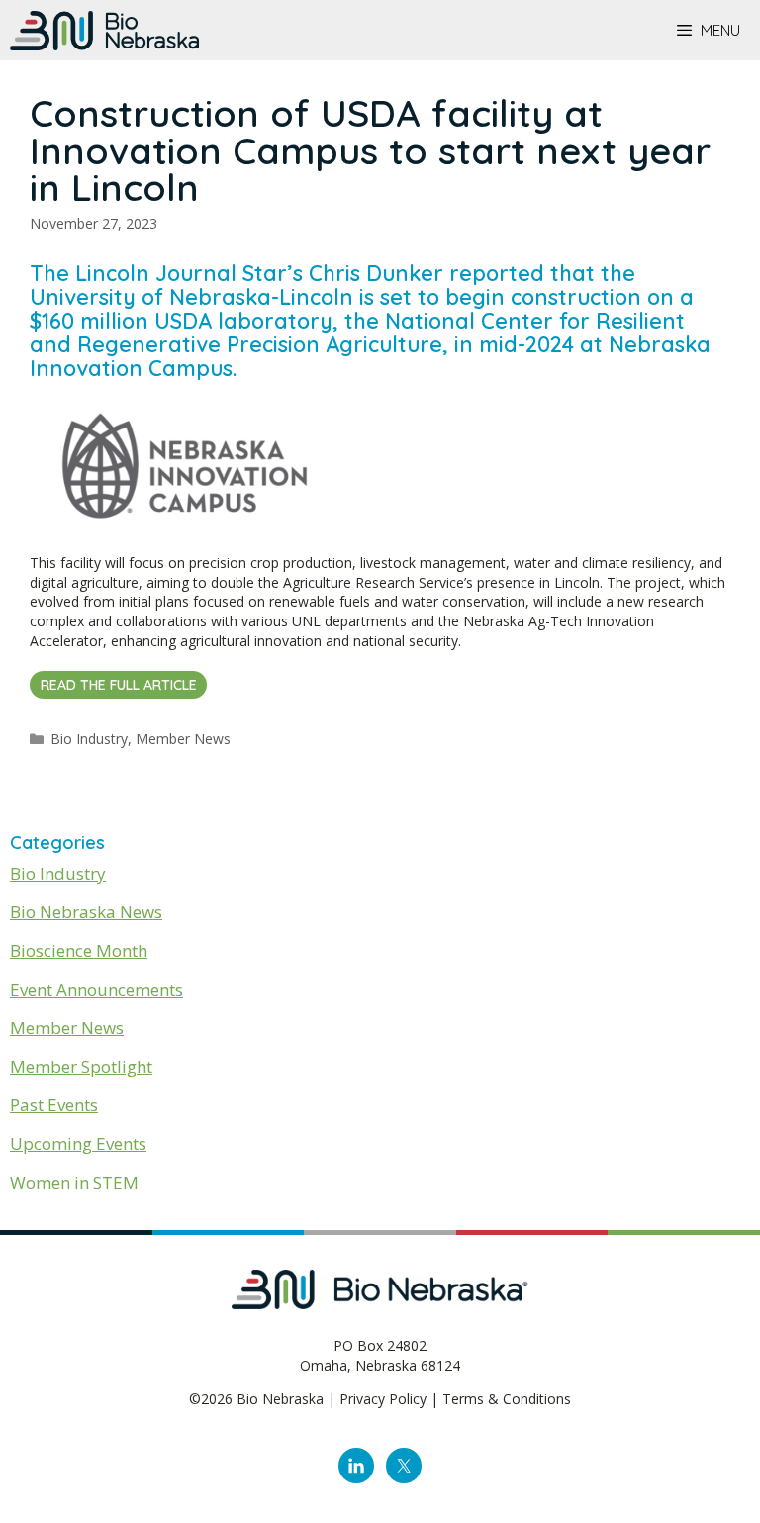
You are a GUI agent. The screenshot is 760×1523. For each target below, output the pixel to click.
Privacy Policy (383, 1398)
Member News (183, 738)
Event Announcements (96, 989)
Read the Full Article (119, 685)
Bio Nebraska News (86, 912)
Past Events (54, 1105)
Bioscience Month (78, 950)
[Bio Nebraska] (104, 30)
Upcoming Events (78, 1143)
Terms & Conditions (506, 1398)
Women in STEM (74, 1182)
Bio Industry (89, 738)
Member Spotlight (81, 1066)
